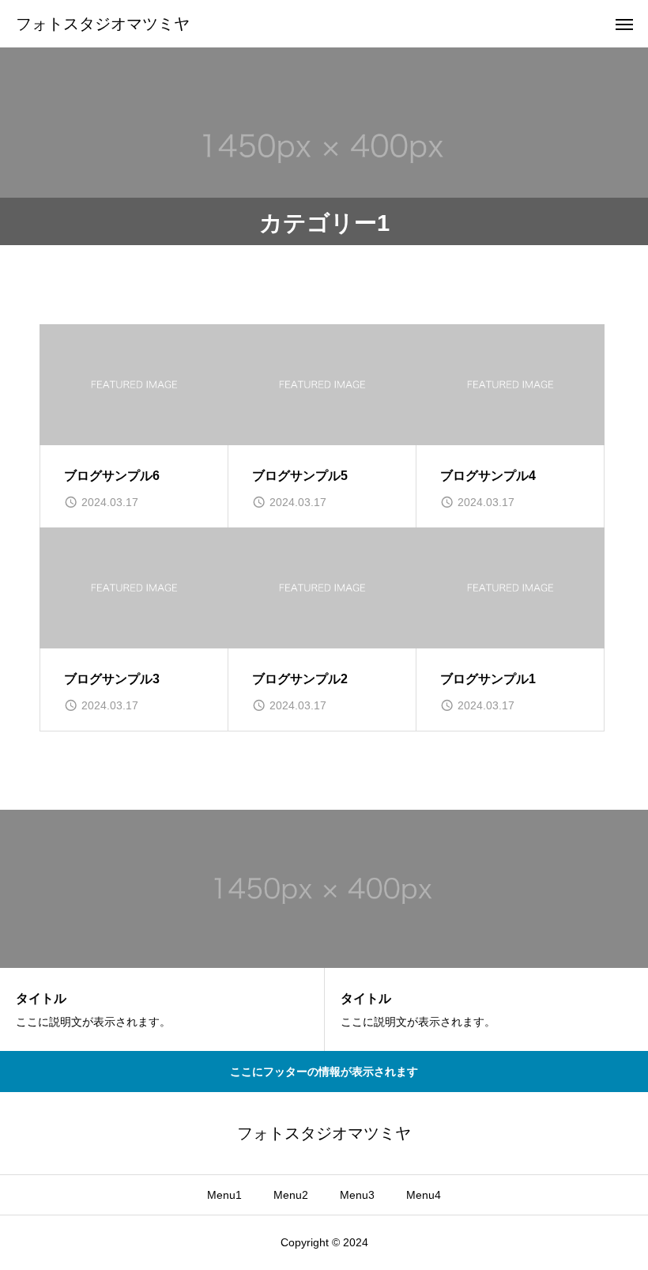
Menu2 (290, 1195)
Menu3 (357, 1195)
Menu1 (224, 1195)
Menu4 (423, 1195)
